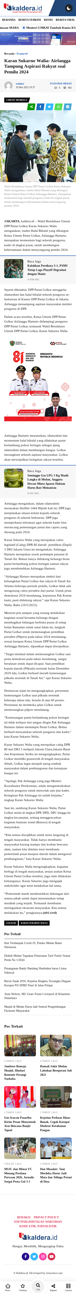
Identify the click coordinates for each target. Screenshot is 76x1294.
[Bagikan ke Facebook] (40, 106)
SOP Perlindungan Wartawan (38, 1221)
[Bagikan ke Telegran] (67, 106)
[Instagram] (42, 1256)
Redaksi (23, 1217)
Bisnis (48, 19)
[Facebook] (25, 1256)
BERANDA (8, 19)
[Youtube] (51, 1256)
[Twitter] (33, 1256)
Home (7, 1290)
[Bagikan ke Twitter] (49, 106)
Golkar (11, 923)
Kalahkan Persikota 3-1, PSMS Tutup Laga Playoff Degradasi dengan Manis (47, 270)
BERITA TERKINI (29, 19)
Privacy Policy (46, 1217)
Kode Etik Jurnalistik (38, 1226)
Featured (22, 53)
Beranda (9, 53)
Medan (67, 83)
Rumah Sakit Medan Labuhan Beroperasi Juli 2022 (56, 1070)
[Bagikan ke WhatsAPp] (58, 106)
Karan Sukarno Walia (34, 923)
